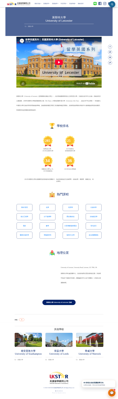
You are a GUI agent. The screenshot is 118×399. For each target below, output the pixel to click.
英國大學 (30, 26)
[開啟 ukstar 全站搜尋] (112, 4)
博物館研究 (47, 235)
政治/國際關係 (93, 235)
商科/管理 (24, 207)
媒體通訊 (74, 226)
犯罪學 (70, 207)
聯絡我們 (80, 3)
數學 (47, 226)
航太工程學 (24, 216)
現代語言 (94, 226)
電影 (24, 226)
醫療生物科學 (24, 235)
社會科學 (94, 207)
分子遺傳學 (47, 216)
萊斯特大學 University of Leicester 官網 (59, 302)
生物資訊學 (93, 216)
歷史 (68, 216)
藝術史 (72, 216)
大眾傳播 (67, 226)
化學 (47, 207)
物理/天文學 (71, 235)
